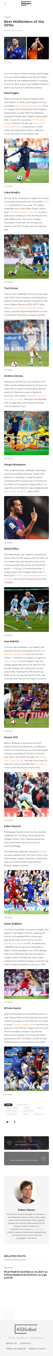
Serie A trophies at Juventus (28, 106)
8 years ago (18, 30)
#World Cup (39, 1114)
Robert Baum (9, 30)
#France (27, 1108)
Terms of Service (16, 1349)
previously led (37, 1229)
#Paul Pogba (11, 1114)
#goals (39, 1108)
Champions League (14, 943)
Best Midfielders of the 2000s (26, 1145)
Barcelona (8, 1268)
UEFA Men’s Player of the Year (23, 212)
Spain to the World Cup (15, 491)
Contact (25, 1343)
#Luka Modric (11, 1111)
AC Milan (19, 1142)
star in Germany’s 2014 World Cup (26, 308)
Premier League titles (23, 1024)
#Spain (25, 1114)
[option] (26, 1272)
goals (41, 851)
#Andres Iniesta (23, 1105)
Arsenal (7, 17)
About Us (11, 1343)
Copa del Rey (10, 661)
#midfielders (28, 1111)
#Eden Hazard (12, 1108)
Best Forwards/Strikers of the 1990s (24, 1160)
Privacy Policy (37, 1349)
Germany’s (41, 764)
